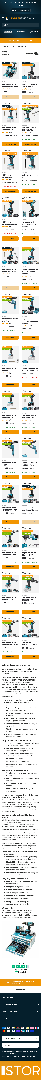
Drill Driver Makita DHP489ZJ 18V (9, 416)
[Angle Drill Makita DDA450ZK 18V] (30, 539)
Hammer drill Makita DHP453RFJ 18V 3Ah (30, 509)
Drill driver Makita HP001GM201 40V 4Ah (10, 270)
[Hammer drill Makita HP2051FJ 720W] (30, 449)
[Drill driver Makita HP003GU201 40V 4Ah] (10, 584)
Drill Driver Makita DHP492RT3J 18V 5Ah (10, 644)
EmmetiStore (10, 1051)
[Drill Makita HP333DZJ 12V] (30, 161)
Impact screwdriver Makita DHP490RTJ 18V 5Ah (30, 271)
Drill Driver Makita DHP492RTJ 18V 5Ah (9, 554)
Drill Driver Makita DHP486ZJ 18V (9, 129)
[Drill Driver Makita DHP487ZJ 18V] (10, 354)
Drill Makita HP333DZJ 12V (30, 176)
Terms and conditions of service (16, 1056)
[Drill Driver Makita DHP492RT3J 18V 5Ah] (10, 628)
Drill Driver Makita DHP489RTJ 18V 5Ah (30, 417)
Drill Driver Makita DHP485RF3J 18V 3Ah (10, 509)
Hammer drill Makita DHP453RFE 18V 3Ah (30, 85)
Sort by (4, 52)
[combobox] (20, 25)
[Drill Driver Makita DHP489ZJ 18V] (10, 401)
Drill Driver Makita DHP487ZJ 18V (9, 369)
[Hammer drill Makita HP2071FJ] (10, 305)
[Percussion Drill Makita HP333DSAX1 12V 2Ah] (30, 208)
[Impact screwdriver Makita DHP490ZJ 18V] (30, 354)
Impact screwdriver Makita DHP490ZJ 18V (30, 369)
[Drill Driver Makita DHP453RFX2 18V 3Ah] (10, 70)
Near (3, 1056)
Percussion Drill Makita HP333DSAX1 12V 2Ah (30, 224)
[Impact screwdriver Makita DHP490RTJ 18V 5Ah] (30, 255)
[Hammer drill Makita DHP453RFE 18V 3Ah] (30, 70)
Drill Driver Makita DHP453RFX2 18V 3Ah (10, 85)
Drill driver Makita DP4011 (9, 464)
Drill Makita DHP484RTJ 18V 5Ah (9, 223)
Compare (29, 53)
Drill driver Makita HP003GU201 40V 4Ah (10, 598)
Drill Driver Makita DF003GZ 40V (29, 599)
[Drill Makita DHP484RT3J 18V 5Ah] (30, 629)
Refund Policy (31, 1056)
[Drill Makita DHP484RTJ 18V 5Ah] (10, 208)
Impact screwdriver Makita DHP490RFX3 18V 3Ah (30, 321)
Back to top (20, 989)
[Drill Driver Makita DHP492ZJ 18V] (30, 114)
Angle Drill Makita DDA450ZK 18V (29, 554)
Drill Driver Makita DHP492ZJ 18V (29, 129)
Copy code (25, 10)
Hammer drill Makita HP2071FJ (10, 320)
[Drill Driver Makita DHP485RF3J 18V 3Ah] (10, 494)
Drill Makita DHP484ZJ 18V (7, 176)
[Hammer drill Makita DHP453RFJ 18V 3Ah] (30, 494)
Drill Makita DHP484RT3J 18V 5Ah (30, 644)
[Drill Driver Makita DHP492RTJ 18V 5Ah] (10, 539)
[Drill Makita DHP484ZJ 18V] (10, 161)
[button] (38, 18)
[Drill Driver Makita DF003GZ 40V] (30, 584)
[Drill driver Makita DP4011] (10, 449)
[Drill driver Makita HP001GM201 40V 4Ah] (10, 255)
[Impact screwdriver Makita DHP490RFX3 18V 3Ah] (30, 305)
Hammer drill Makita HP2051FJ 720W (30, 464)
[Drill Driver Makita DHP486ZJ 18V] (10, 114)
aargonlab (13, 1053)
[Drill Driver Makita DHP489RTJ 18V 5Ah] (30, 401)
